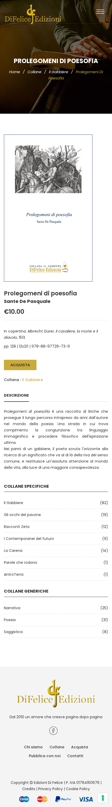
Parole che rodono (20, 562)
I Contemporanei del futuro (29, 538)
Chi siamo (33, 747)
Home (14, 71)
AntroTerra (13, 574)
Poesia (10, 619)
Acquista (20, 365)
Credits (28, 788)
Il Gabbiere (58, 71)
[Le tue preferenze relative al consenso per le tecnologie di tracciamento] (103, 798)
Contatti (75, 755)
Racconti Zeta (16, 526)
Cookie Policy (78, 788)
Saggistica (13, 631)
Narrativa (12, 608)
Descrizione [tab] (16, 395)
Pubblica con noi (44, 755)
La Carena (13, 550)
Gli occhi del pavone (22, 514)
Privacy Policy (50, 788)
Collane (34, 71)
